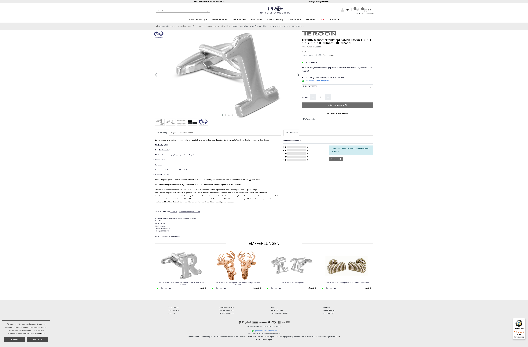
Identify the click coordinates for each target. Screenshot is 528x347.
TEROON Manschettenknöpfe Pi (292, 283)
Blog (273, 307)
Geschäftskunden (186, 132)
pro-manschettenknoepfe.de (317, 80)
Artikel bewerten (291, 132)
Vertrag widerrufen (226, 310)
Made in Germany (275, 19)
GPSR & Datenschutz (227, 313)
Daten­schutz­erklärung (25, 333)
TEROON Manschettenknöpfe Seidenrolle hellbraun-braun (346, 283)
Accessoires (256, 19)
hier (178, 236)
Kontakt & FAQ (328, 313)
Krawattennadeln (220, 19)
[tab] (162, 133)
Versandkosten (328, 55)
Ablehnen (14, 339)
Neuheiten (310, 19)
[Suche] (207, 10)
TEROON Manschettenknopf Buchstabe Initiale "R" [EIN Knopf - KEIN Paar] (181, 283)
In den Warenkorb (336, 105)
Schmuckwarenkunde (279, 313)
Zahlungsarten (173, 310)
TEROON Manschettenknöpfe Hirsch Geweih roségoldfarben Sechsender (237, 283)
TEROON (173, 211)
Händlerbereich (329, 310)
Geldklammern (239, 19)
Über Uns (326, 307)
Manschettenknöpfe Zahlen (218, 26)
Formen (200, 26)
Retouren (171, 313)
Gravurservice (294, 19)
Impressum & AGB (226, 307)
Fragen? (173, 132)
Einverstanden (37, 339)
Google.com (40, 333)
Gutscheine (334, 19)
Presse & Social (277, 310)
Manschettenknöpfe (198, 19)
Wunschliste (310, 119)
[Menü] (523, 320)
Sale (322, 19)
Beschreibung (162, 132)
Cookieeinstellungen (264, 339)
